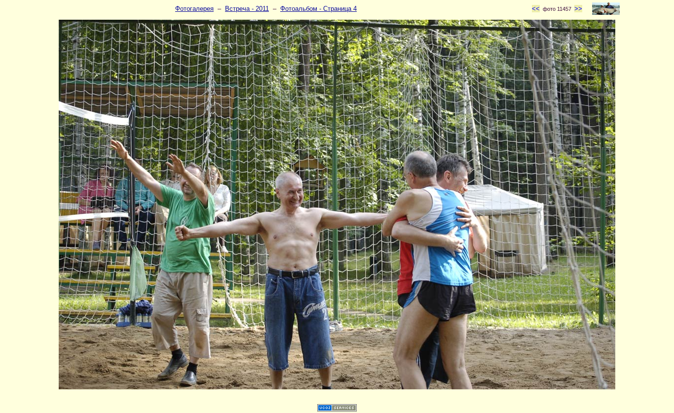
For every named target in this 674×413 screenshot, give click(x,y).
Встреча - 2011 (247, 8)
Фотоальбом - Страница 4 (318, 8)
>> (578, 8)
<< (536, 8)
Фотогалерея (194, 8)
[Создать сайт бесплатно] (337, 409)
